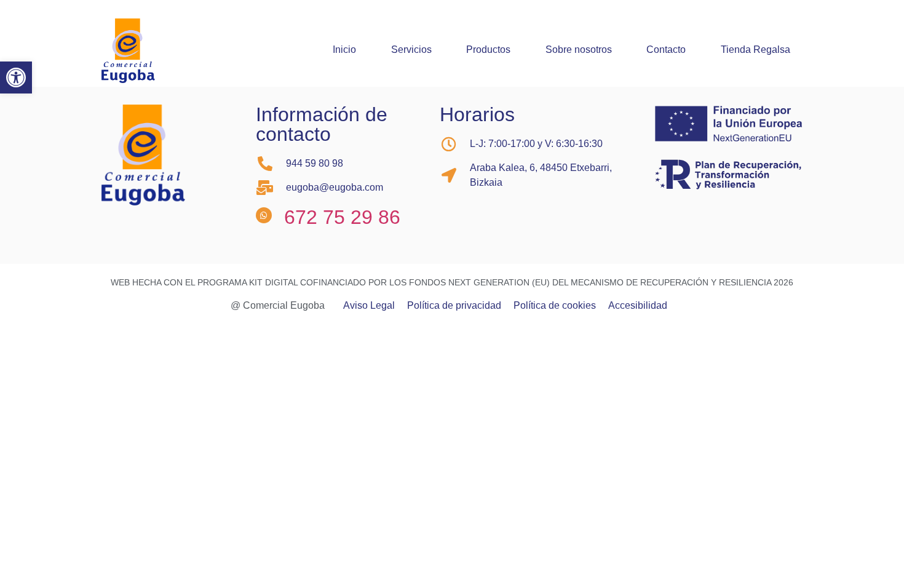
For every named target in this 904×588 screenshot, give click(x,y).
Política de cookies (554, 306)
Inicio (344, 49)
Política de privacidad (454, 306)
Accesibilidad (637, 306)
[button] (16, 77)
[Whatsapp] (264, 215)
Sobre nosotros (578, 49)
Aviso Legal (369, 306)
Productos (488, 49)
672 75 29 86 (342, 217)
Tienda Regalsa (755, 49)
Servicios (411, 49)
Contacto (666, 49)
